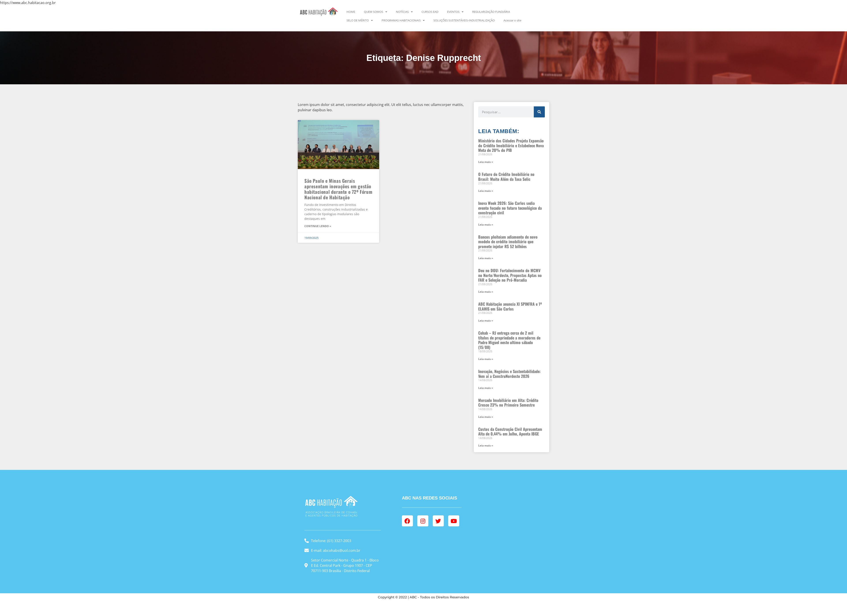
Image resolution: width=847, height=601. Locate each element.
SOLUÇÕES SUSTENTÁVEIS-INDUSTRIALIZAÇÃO (464, 20)
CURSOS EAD (430, 12)
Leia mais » (485, 162)
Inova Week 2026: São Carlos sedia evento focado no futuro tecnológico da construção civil (510, 207)
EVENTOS (453, 12)
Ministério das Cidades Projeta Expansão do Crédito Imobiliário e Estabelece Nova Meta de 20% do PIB (511, 145)
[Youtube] (453, 520)
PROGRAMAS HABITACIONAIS (401, 20)
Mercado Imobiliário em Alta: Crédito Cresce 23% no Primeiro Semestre (508, 402)
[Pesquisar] (539, 111)
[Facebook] (407, 520)
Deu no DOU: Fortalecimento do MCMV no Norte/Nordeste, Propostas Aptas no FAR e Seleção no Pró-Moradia (510, 275)
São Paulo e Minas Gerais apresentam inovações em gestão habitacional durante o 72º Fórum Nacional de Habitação (338, 189)
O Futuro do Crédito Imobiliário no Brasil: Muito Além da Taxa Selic (506, 176)
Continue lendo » (317, 226)
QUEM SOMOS (373, 12)
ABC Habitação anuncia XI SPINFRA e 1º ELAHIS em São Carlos (510, 306)
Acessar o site (512, 20)
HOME (351, 12)
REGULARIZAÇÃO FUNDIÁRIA (491, 12)
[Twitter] (438, 520)
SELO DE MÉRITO (358, 20)
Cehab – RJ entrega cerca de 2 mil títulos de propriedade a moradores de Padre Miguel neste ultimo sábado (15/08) (509, 340)
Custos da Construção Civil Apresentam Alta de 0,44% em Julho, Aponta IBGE (510, 431)
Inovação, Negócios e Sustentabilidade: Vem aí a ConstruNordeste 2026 (509, 373)
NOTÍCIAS (402, 12)
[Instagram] (422, 520)
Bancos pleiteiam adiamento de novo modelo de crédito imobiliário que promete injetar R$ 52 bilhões (508, 241)
